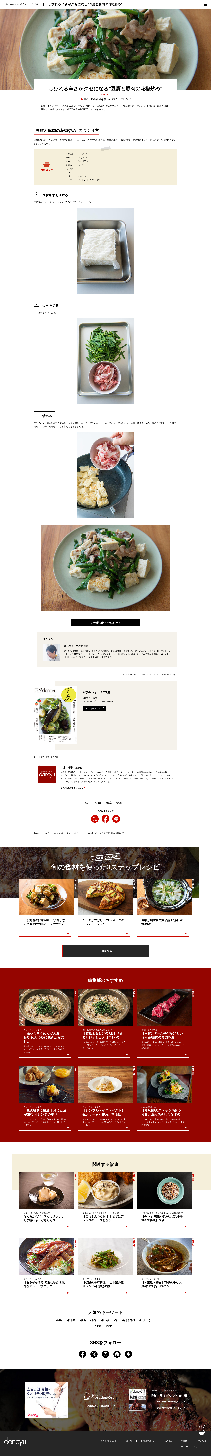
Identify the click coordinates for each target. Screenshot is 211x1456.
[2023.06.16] (46, 897)
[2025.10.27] (46, 1190)
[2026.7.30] (46, 1256)
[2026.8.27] (46, 1084)
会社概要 (184, 1441)
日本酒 (71, 1320)
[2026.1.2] (105, 1007)
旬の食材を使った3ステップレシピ (111, 99)
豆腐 (109, 802)
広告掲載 (168, 1441)
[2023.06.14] (105, 897)
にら (88, 802)
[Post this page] (95, 819)
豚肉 (119, 802)
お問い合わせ (201, 1441)
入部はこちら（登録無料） (98, 1406)
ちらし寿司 (128, 1320)
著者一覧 (128, 1441)
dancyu (36, 833)
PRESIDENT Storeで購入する (169, 1402)
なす (109, 1326)
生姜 (98, 1326)
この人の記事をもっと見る (72, 788)
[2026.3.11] (164, 1007)
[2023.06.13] (164, 897)
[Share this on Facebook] (105, 819)
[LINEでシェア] (116, 819)
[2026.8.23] (164, 1190)
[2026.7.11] (105, 1256)
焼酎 (59, 1320)
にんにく (144, 1320)
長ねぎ (105, 1320)
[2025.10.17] (105, 1084)
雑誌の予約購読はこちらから (169, 1408)
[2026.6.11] (164, 1256)
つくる (46, 833)
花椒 (98, 802)
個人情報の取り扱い (148, 1441)
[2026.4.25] (105, 1190)
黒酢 (93, 1320)
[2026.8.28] (46, 1007)
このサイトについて (108, 1441)
